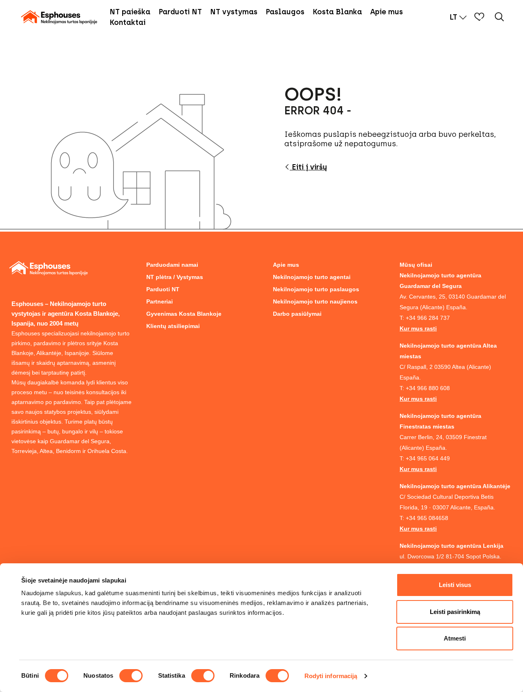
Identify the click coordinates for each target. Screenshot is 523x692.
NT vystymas (233, 11)
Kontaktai (127, 22)
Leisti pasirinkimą (455, 611)
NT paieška (130, 11)
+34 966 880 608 (428, 388)
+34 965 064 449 (428, 458)
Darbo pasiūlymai (297, 313)
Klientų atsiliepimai (173, 326)
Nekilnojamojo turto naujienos (315, 301)
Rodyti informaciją (331, 675)
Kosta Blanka (337, 11)
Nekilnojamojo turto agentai (312, 277)
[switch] (131, 675)
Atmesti (455, 638)
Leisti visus (455, 584)
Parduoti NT (180, 11)
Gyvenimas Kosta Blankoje (183, 313)
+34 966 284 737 (428, 318)
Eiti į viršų (308, 167)
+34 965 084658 (427, 518)
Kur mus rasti (418, 328)
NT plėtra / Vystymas (174, 277)
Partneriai (159, 301)
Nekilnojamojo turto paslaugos (316, 289)
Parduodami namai (172, 264)
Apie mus (386, 11)
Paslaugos (285, 11)
